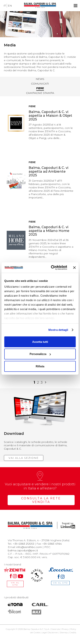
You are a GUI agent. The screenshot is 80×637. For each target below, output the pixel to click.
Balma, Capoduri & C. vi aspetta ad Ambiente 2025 (48, 171)
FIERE (40, 88)
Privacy (65, 629)
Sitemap (64, 632)
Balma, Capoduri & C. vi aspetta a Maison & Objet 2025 (50, 115)
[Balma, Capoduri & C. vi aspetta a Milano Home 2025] (16, 240)
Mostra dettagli (58, 329)
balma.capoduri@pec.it (23, 550)
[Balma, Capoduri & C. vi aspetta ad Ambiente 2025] (16, 181)
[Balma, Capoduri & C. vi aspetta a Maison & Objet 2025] (16, 123)
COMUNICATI (40, 83)
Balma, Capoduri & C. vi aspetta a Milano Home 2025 (49, 231)
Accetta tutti (40, 341)
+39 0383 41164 (52, 543)
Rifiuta (40, 366)
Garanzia (55, 629)
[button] (75, 5)
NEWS (40, 79)
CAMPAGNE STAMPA (40, 93)
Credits (72, 632)
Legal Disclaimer (50, 632)
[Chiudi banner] (74, 267)
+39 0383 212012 (23, 543)
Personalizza (38, 354)
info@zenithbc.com (29, 547)
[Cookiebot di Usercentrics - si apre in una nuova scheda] (51, 267)
